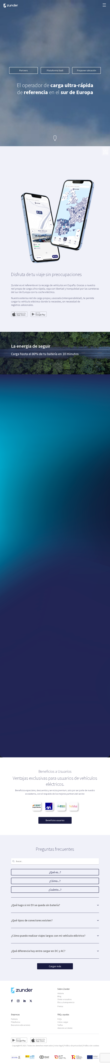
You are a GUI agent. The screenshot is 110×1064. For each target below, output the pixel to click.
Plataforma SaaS (55, 70)
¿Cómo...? (55, 881)
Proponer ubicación (86, 70)
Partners (23, 70)
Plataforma (15, 1022)
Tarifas (60, 1025)
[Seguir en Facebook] (11, 1000)
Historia (60, 993)
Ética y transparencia (65, 1002)
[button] (104, 3)
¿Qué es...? (55, 872)
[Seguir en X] (30, 1000)
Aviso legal (58, 1045)
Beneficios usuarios (55, 820)
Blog (59, 996)
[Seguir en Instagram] (18, 1000)
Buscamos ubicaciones (20, 1025)
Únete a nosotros (64, 999)
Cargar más (55, 966)
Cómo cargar (62, 1022)
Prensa (60, 1006)
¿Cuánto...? (55, 889)
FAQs (59, 1019)
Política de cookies (91, 1045)
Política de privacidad (73, 1045)
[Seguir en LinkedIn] (24, 1000)
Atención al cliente (64, 1028)
